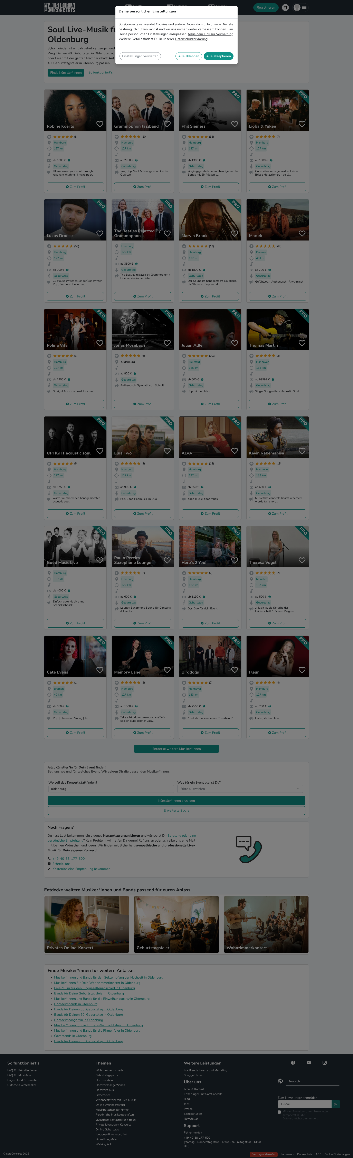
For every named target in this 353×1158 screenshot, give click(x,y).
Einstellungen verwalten (140, 56)
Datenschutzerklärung (191, 39)
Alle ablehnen (188, 56)
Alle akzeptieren (218, 56)
